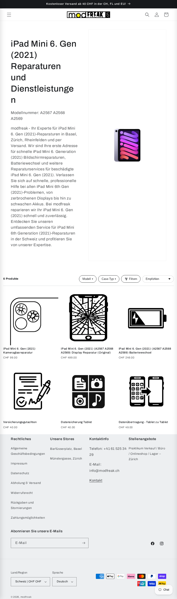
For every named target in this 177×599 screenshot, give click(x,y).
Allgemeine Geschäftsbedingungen (28, 451)
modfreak (26, 597)
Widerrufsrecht (22, 492)
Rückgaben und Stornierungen (22, 505)
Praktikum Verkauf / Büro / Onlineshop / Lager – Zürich (147, 454)
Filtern (133, 278)
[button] (9, 14)
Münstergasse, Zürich (66, 458)
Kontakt (95, 480)
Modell (87, 278)
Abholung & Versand (26, 483)
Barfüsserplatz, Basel (66, 448)
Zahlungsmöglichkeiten (28, 517)
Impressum (19, 463)
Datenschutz (20, 473)
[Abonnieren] (83, 543)
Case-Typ (109, 278)
